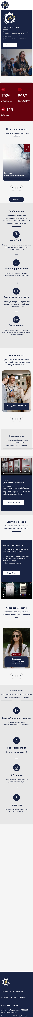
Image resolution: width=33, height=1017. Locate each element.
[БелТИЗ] (5, 5)
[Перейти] (16, 255)
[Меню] (30, 5)
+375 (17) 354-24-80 (19, 1016)
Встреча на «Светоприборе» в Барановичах (16, 153)
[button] (13, 188)
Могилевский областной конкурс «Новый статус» (16, 661)
